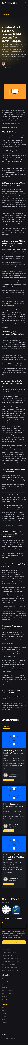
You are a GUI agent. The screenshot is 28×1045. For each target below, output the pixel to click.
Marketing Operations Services (10, 967)
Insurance (4, 984)
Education (4, 978)
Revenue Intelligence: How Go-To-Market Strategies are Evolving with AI (11, 312)
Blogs (3, 1007)
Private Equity (5, 987)
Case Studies (5, 1013)
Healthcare (5, 981)
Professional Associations (8, 993)
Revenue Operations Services (10, 970)
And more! (4, 999)
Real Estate (5, 996)
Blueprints (4, 1010)
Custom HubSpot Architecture (10, 961)
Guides (3, 1016)
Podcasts (4, 1019)
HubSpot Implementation (9, 952)
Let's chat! (9, 699)
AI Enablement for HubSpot (9, 964)
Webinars (4, 1022)
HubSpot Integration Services (10, 958)
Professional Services (7, 990)
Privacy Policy (17, 937)
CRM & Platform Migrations (9, 955)
